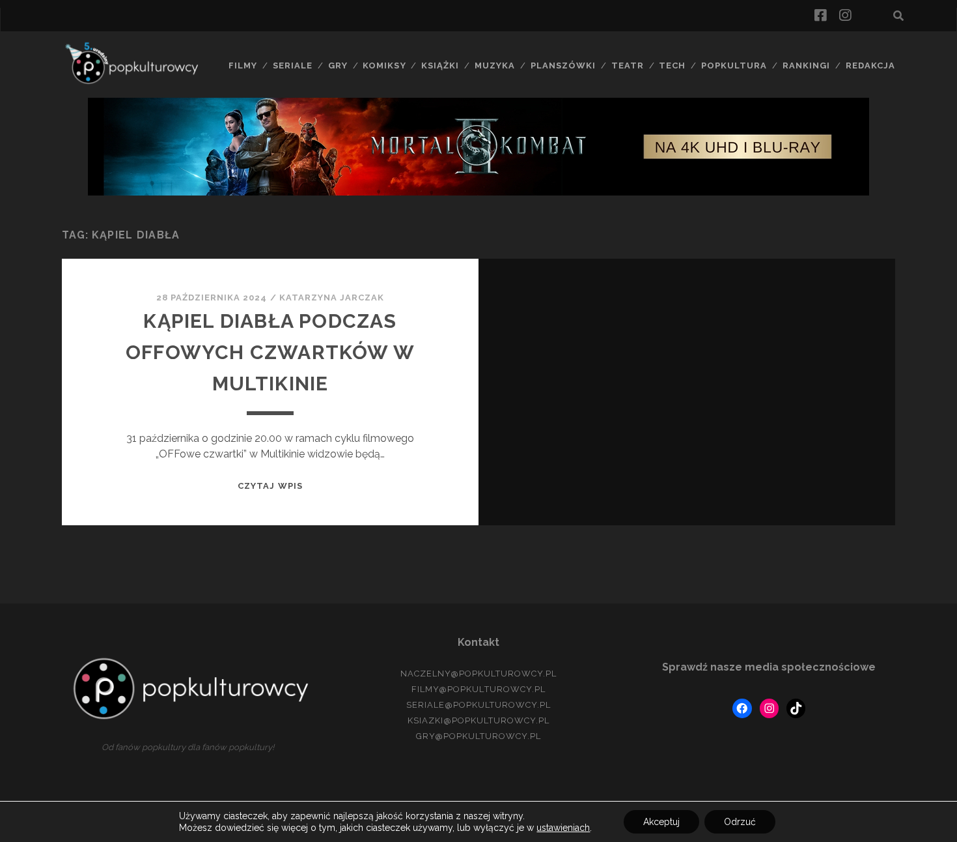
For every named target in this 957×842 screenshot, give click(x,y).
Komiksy (384, 65)
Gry (338, 65)
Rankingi (806, 65)
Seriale (292, 65)
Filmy (243, 65)
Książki (440, 65)
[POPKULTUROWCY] (137, 82)
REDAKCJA (870, 65)
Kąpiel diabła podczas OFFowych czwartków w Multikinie (270, 352)
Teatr (627, 65)
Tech (672, 65)
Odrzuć (740, 822)
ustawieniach (563, 827)
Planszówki (563, 65)
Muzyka (495, 65)
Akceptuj (661, 822)
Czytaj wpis (270, 486)
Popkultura (734, 65)
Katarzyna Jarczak (332, 297)
